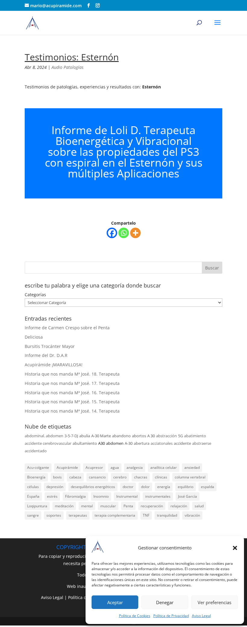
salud (199, 506)
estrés (52, 496)
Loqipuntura (37, 506)
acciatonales (162, 443)
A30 (101, 443)
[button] (235, 548)
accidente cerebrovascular (48, 443)
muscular (108, 506)
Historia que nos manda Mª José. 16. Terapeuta (72, 392)
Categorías (35, 294)
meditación (64, 506)
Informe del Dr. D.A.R (46, 355)
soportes (53, 515)
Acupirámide (67, 467)
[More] (135, 233)
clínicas (161, 477)
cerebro (120, 477)
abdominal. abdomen (44, 435)
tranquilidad (167, 515)
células (33, 486)
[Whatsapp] (123, 233)
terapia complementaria (115, 515)
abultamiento (85, 443)
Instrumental (127, 496)
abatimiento (195, 435)
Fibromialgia (75, 496)
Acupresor (94, 467)
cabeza (75, 477)
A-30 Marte (101, 435)
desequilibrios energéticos (93, 486)
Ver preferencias (214, 602)
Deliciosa (34, 337)
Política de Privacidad (171, 615)
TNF (146, 515)
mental (87, 506)
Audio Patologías (67, 67)
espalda (207, 486)
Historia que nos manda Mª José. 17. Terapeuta (72, 383)
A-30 (129, 443)
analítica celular (163, 467)
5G (180, 435)
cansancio (97, 477)
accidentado (36, 450)
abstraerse (201, 443)
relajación (178, 506)
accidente (182, 443)
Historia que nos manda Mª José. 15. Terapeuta (72, 401)
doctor (128, 486)
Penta (128, 506)
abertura (141, 443)
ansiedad (192, 467)
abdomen (115, 443)
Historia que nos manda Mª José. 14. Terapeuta (72, 411)
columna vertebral (190, 477)
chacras (140, 477)
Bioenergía (36, 477)
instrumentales (157, 496)
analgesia (135, 467)
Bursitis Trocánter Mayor (50, 346)
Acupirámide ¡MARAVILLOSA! (54, 364)
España (33, 496)
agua (115, 467)
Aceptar (115, 602)
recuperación (152, 506)
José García (187, 496)
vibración (192, 515)
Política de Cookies (134, 615)
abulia (84, 435)
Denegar (165, 602)
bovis (57, 477)
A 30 (151, 435)
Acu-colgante (38, 467)
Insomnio (101, 496)
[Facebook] (112, 233)
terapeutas (78, 515)
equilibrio (185, 486)
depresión (54, 486)
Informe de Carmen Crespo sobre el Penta (67, 327)
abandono (121, 435)
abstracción (166, 435)
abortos (139, 435)
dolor (145, 486)
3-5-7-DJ (71, 435)
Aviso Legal (201, 615)
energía (163, 486)
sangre (33, 515)
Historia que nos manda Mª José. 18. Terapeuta (72, 374)
